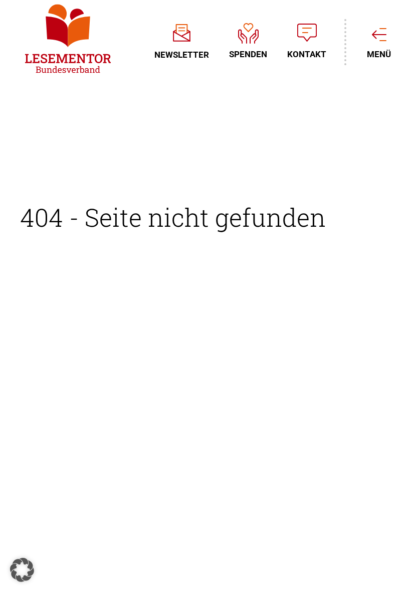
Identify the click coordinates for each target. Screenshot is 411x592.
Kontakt (306, 54)
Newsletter (181, 54)
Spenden (248, 54)
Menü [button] (379, 54)
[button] (22, 570)
